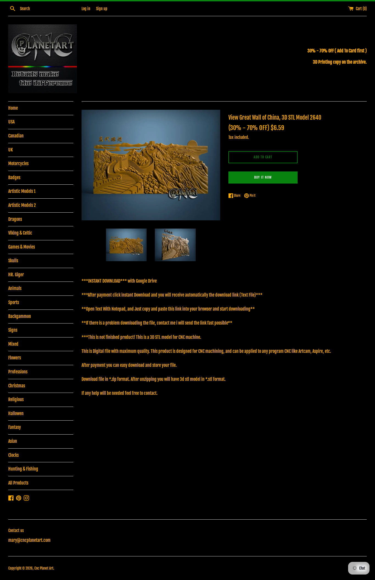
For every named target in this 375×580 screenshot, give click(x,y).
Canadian (16, 136)
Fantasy (14, 427)
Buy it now (263, 177)
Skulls (13, 260)
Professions (17, 372)
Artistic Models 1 (21, 191)
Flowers (14, 358)
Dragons (15, 219)
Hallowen (16, 413)
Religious (16, 399)
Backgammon (19, 316)
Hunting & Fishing (23, 469)
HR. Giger (16, 274)
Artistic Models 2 (22, 205)
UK (10, 150)
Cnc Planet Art (43, 568)
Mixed (13, 344)
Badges (14, 177)
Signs (12, 330)
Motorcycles (18, 163)
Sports (13, 302)
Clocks (13, 455)
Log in (86, 8)
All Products (18, 483)
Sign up (101, 8)
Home (13, 108)
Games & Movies (21, 247)
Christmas (16, 385)
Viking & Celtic (20, 233)
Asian (12, 441)
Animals (14, 288)
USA (11, 122)
